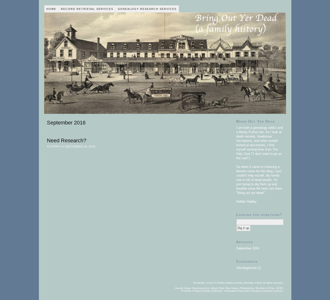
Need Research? (66, 140)
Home (51, 8)
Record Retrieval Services (87, 8)
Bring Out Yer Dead (165, 63)
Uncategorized (246, 268)
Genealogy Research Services (147, 8)
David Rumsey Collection (208, 290)
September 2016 (247, 248)
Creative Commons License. (267, 290)
